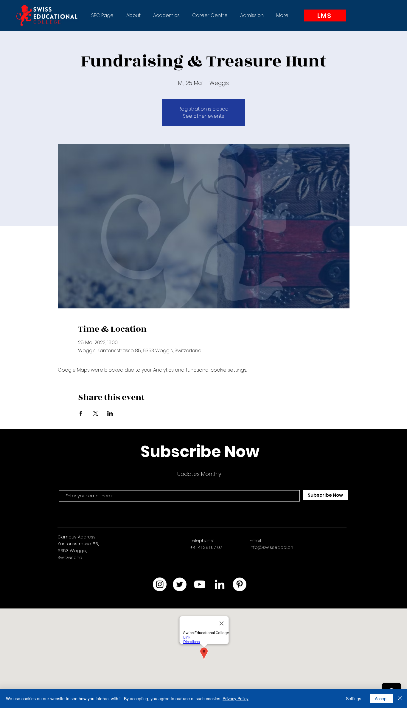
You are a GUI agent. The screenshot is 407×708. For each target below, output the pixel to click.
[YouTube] (199, 584)
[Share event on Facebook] (81, 413)
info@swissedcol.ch (271, 547)
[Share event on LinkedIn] (110, 413)
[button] (133, 15)
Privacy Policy (235, 698)
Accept (381, 698)
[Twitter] (180, 584)
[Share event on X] (95, 413)
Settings (353, 698)
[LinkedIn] (219, 584)
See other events (203, 116)
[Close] (399, 698)
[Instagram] (160, 584)
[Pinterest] (239, 584)
